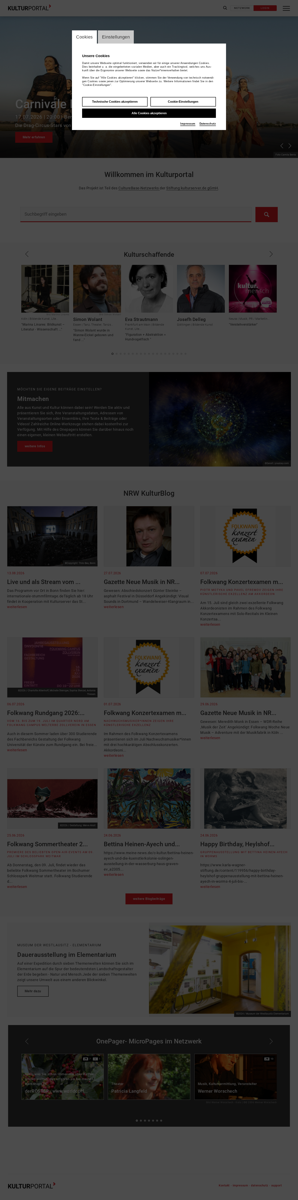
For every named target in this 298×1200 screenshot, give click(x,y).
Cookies (84, 36)
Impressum (187, 123)
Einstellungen (116, 36)
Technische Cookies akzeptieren (115, 101)
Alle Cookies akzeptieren (149, 113)
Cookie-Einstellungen (183, 101)
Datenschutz (207, 123)
